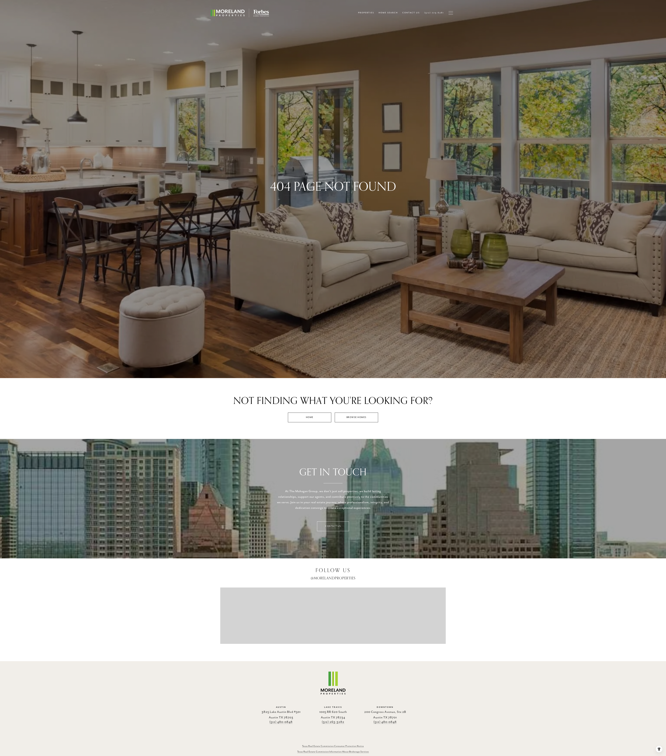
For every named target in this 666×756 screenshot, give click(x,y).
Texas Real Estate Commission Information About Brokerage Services (333, 751)
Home (309, 417)
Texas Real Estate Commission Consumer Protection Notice (333, 746)
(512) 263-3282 (333, 722)
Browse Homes (356, 417)
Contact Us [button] (333, 526)
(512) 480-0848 (281, 722)
